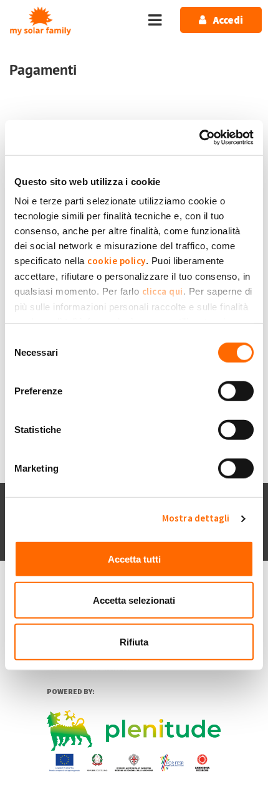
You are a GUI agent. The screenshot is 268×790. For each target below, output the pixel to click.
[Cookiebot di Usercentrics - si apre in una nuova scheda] (199, 138)
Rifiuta (134, 641)
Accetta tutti (134, 558)
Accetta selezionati (134, 600)
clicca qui (162, 291)
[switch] (236, 391)
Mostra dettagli (196, 518)
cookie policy (116, 261)
